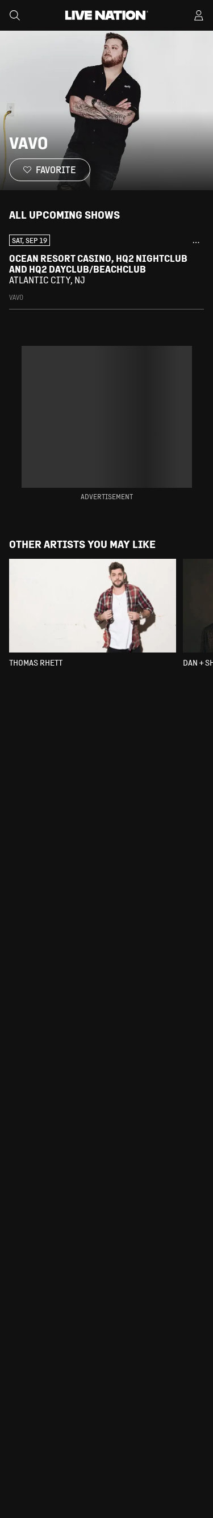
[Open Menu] (198, 15)
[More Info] (196, 242)
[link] (106, 268)
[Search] (15, 15)
